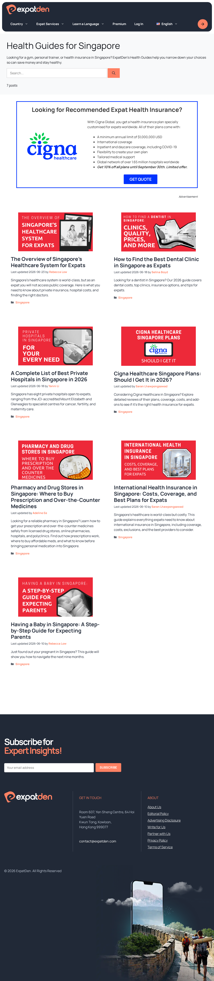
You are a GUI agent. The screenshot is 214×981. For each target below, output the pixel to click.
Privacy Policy (158, 840)
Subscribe (108, 767)
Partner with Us (159, 833)
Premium (119, 24)
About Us (154, 807)
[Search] (114, 73)
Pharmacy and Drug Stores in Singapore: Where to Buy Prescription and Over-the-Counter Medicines (55, 497)
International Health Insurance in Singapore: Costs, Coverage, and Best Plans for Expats (155, 494)
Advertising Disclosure (164, 820)
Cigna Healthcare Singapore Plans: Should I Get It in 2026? (157, 376)
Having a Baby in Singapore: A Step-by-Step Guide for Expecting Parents (55, 630)
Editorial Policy (158, 813)
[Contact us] (203, 24)
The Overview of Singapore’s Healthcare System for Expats (48, 262)
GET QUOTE (141, 179)
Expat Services (47, 24)
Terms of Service (160, 847)
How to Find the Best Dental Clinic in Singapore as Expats (156, 262)
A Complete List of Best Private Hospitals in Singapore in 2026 (49, 376)
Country (16, 24)
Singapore (22, 302)
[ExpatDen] (27, 9)
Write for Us (156, 827)
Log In (138, 24)
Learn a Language (86, 24)
